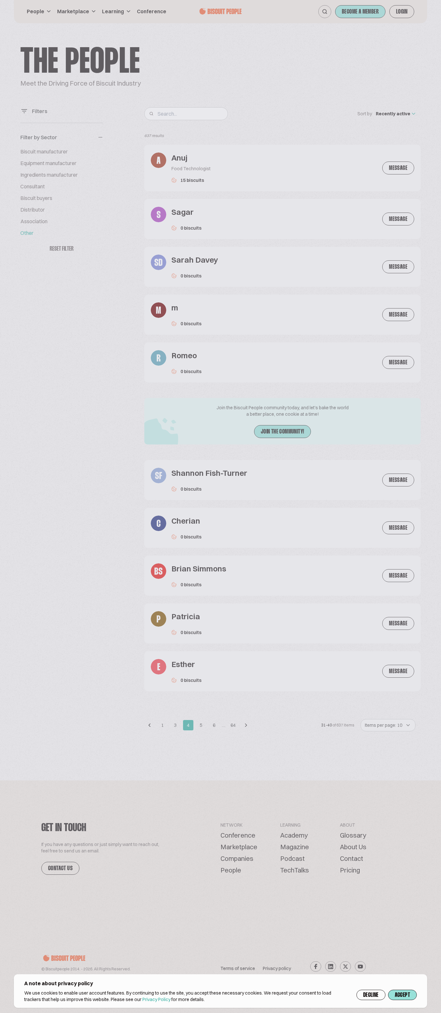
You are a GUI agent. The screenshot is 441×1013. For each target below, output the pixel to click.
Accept (402, 995)
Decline (371, 995)
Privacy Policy (156, 999)
